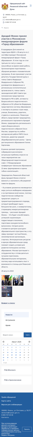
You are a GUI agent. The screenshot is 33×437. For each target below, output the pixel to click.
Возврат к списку (8, 303)
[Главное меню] (30, 5)
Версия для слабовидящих (11, 404)
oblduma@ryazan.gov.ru (13, 19)
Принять (27, 429)
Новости (9, 315)
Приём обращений (8, 397)
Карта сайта (6, 401)
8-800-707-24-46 (10, 22)
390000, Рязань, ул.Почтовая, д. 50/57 (16, 410)
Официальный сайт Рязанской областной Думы (18, 6)
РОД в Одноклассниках (12, 380)
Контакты (5, 417)
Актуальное (10, 320)
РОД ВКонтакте (9, 370)
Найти (28, 335)
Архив (8, 325)
